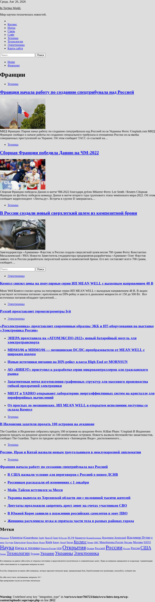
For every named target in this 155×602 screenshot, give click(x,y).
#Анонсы (16, 537)
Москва (128, 542)
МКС (96, 542)
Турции (35, 553)
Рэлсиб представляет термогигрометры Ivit (35, 311)
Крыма (90, 542)
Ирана (42, 542)
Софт (11, 34)
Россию (126, 549)
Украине (47, 553)
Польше (90, 548)
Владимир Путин (138, 537)
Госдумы (9, 542)
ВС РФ (71, 538)
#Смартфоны (30, 537)
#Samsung (4, 538)
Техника (13, 38)
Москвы (138, 542)
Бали (55, 538)
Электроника (16, 45)
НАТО (147, 542)
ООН (59, 548)
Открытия (74, 547)
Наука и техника (27, 548)
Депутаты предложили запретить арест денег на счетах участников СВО (67, 505)
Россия (135, 548)
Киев (49, 542)
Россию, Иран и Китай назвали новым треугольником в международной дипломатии (70, 452)
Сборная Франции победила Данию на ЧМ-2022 (49, 152)
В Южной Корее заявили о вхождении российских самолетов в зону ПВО (68, 513)
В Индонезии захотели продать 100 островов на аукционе (47, 424)
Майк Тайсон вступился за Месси (35, 490)
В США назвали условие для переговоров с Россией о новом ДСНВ (63, 475)
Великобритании (93, 538)
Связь (11, 31)
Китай (63, 542)
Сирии (3, 554)
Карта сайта (15, 48)
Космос (12, 24)
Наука (11, 27)
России (114, 547)
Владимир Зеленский (114, 537)
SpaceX (49, 537)
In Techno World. (10, 8)
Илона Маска (32, 542)
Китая (70, 542)
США (145, 547)
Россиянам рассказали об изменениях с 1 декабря (48, 482)
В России (63, 538)
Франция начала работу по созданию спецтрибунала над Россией (67, 92)
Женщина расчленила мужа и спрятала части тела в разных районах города (71, 521)
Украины (64, 553)
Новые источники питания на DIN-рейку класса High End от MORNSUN (68, 362)
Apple (41, 538)
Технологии (15, 41)
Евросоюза (20, 542)
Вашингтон (80, 538)
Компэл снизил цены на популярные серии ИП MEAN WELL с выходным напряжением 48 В (76, 283)
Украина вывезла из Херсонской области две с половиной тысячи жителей (69, 498)
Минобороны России (111, 542)
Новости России (48, 548)
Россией (100, 548)
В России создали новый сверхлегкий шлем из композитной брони (68, 213)
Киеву (56, 542)
